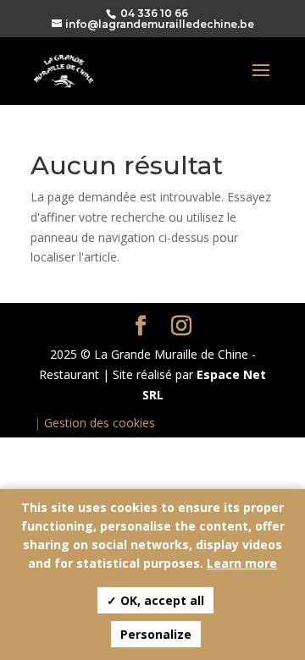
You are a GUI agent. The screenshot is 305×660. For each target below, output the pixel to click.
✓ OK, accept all (155, 600)
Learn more (242, 563)
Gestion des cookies (99, 423)
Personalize (155, 634)
